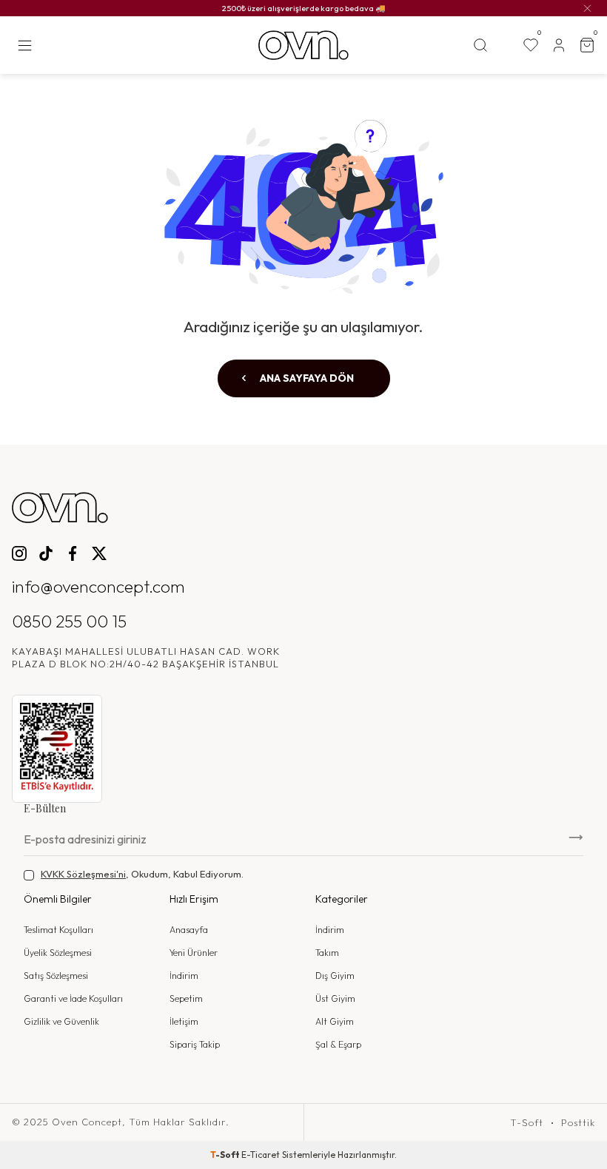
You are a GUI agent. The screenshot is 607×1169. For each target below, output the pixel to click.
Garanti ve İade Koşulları (73, 998)
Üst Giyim (335, 998)
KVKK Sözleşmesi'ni (83, 874)
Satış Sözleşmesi (56, 975)
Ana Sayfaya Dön (306, 378)
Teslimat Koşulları (58, 929)
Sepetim (186, 998)
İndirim (184, 975)
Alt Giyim (334, 1021)
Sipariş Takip (195, 1044)
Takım (327, 952)
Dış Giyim (335, 975)
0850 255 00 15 (69, 621)
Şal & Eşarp (338, 1044)
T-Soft (526, 1123)
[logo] (303, 45)
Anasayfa (189, 929)
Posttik (578, 1123)
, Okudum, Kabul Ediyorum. (142, 874)
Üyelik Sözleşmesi (58, 952)
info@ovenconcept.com (98, 586)
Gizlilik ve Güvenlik (61, 1021)
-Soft (225, 1154)
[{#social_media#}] (19, 553)
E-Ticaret (260, 1154)
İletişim (184, 1021)
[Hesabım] (559, 45)
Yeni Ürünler (194, 952)
